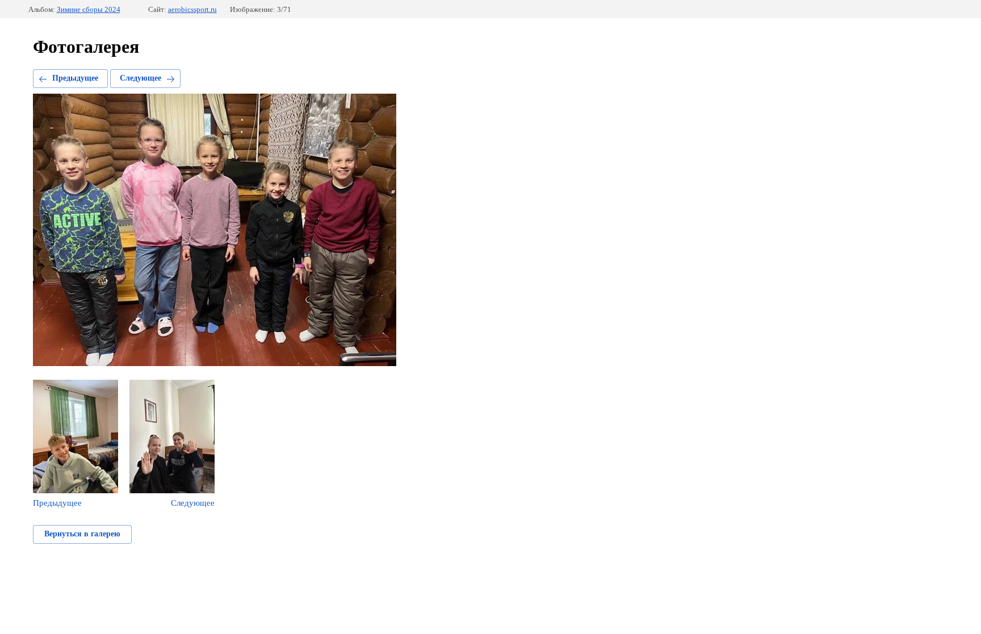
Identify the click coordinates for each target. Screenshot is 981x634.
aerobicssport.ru (192, 9)
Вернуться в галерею (82, 534)
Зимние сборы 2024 (88, 9)
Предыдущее (75, 78)
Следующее (140, 78)
